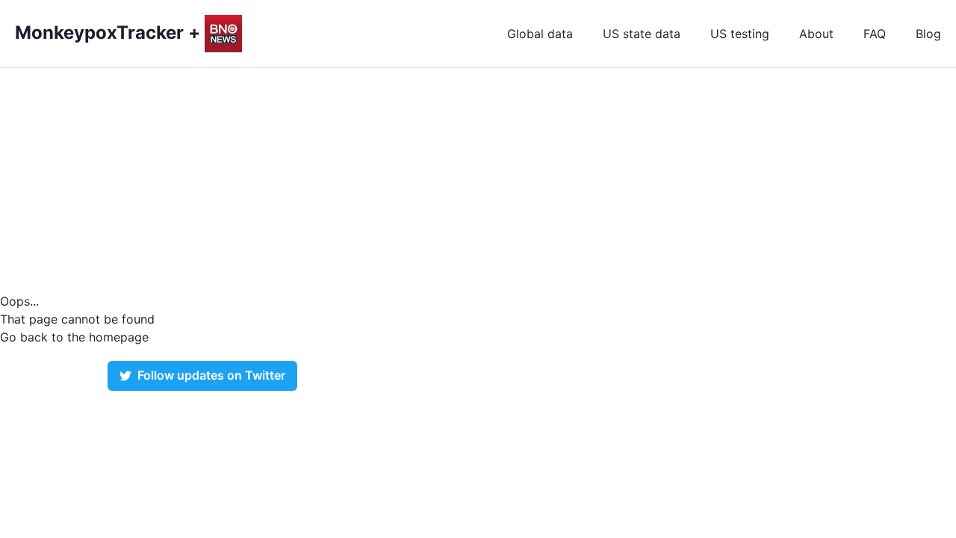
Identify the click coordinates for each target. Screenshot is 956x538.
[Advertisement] (478, 180)
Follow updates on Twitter (211, 375)
